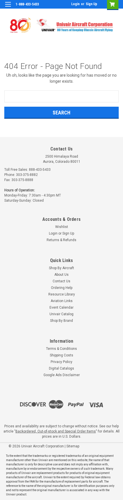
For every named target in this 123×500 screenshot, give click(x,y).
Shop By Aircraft (61, 268)
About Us (61, 275)
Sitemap (72, 446)
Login (75, 4)
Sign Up (91, 4)
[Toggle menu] (8, 8)
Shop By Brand (61, 321)
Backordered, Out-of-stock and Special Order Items (55, 431)
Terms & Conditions (61, 349)
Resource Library (61, 294)
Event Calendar (61, 307)
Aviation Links (62, 301)
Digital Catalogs (61, 368)
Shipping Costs (61, 355)
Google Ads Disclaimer (61, 375)
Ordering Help (61, 288)
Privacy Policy (61, 362)
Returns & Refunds (61, 240)
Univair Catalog (61, 314)
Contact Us (61, 281)
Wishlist (61, 227)
